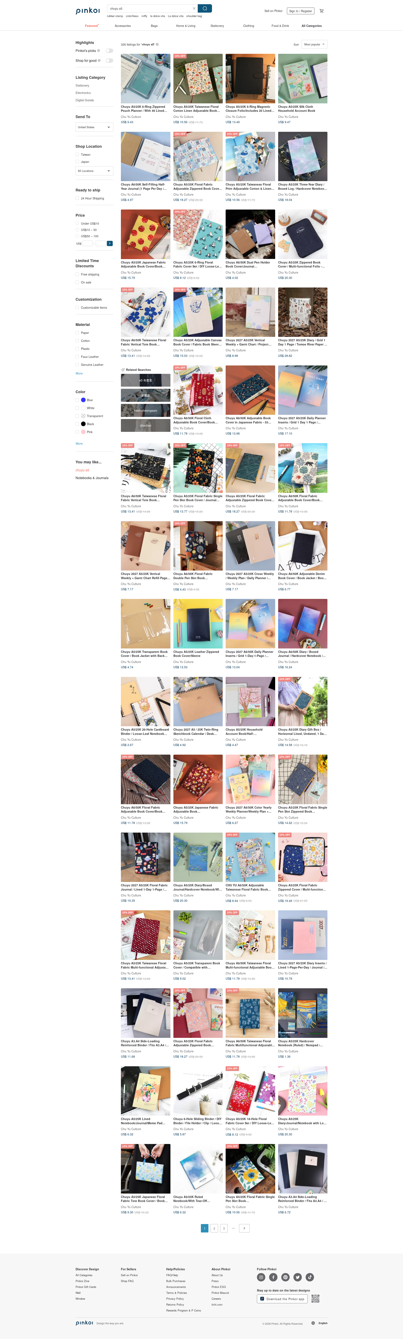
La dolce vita (175, 16)
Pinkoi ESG (219, 1286)
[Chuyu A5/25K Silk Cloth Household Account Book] (303, 78)
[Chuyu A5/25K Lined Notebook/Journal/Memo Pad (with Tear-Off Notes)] (145, 1091)
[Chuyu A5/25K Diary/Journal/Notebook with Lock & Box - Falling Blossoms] (303, 1091)
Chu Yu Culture (131, 116)
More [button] (79, 373)
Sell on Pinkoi (273, 11)
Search (205, 8)
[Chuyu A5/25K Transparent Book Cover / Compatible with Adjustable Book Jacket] (198, 935)
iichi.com (217, 1304)
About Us (217, 1275)
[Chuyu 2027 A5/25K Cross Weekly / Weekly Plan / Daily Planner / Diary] (250, 546)
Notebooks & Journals (92, 477)
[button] (110, 243)
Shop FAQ (127, 1281)
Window (80, 1298)
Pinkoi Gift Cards (86, 1286)
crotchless (132, 16)
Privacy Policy (175, 1298)
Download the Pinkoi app (285, 1299)
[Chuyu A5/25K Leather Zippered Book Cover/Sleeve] (198, 623)
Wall (78, 1292)
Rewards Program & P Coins (183, 1310)
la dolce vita (157, 16)
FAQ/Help (172, 1275)
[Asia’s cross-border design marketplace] (87, 11)
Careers (216, 1298)
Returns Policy (175, 1304)
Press (215, 1281)
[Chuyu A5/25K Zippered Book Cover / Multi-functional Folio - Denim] (303, 234)
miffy (144, 16)
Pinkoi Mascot (220, 1292)
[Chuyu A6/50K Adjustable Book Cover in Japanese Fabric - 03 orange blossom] (250, 390)
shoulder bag (194, 16)
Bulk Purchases (176, 1281)
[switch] (94, 50)
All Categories (84, 1275)
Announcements (176, 1286)
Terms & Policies (176, 1292)
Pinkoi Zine (82, 1281)
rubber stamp (115, 16)
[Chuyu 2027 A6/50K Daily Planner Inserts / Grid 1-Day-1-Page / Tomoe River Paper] (250, 623)
